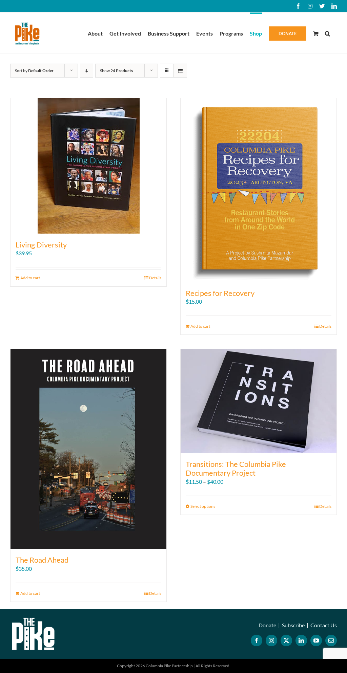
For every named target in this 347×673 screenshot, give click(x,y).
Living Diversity (41, 244)
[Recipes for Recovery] (258, 190)
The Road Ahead (42, 559)
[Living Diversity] (88, 166)
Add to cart (30, 277)
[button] (327, 33)
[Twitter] (286, 640)
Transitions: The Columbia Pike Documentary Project (236, 468)
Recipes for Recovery (220, 293)
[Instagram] (271, 640)
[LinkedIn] (301, 640)
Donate (267, 625)
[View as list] (180, 70)
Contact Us (323, 625)
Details (155, 277)
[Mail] (331, 640)
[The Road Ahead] (88, 449)
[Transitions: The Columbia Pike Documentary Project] (258, 401)
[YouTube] (316, 640)
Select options (202, 506)
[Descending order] (86, 71)
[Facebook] (256, 640)
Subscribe (293, 625)
